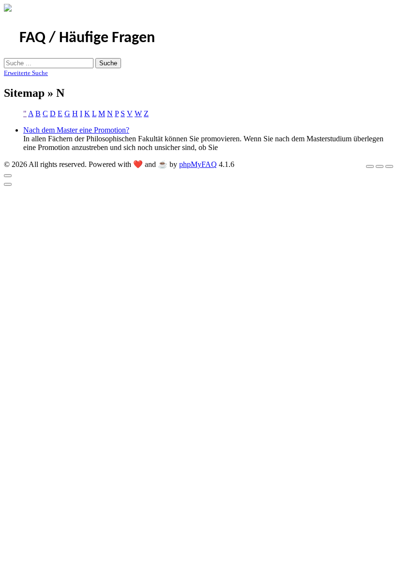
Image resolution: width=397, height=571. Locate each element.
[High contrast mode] (389, 166)
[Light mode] (370, 166)
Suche (108, 63)
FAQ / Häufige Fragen (87, 38)
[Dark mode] (379, 166)
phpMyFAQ (198, 164)
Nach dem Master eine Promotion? (76, 130)
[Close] (8, 175)
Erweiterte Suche (26, 72)
